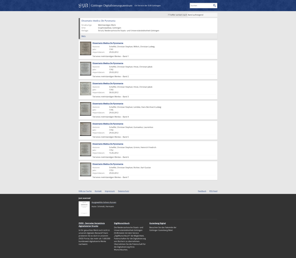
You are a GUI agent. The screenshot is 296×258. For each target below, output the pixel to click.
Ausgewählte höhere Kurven (104, 202)
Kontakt (98, 191)
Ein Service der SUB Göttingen (148, 5)
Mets (83, 36)
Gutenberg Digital (157, 223)
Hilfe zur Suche (85, 191)
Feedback (202, 191)
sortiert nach (181, 15)
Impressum (110, 191)
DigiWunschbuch (122, 223)
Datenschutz (123, 191)
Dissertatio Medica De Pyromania (107, 43)
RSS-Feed (213, 191)
